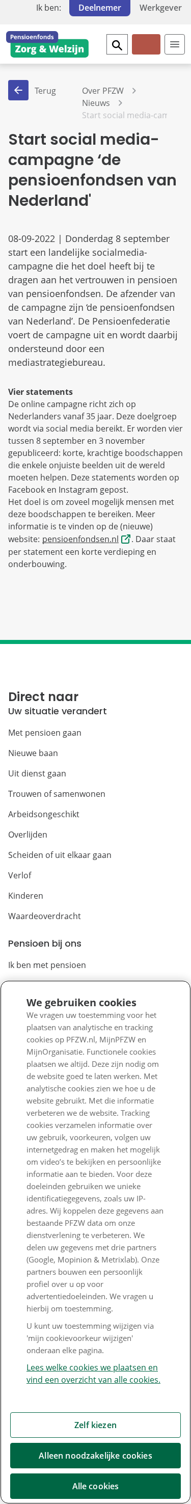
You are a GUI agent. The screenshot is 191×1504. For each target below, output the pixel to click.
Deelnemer (99, 7)
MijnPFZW (145, 53)
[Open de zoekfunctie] (117, 44)
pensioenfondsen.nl (80, 539)
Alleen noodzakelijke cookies (95, 1455)
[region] (95, 1242)
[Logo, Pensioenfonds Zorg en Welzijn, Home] (47, 44)
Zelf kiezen (95, 1425)
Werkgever (161, 7)
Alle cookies (95, 1486)
